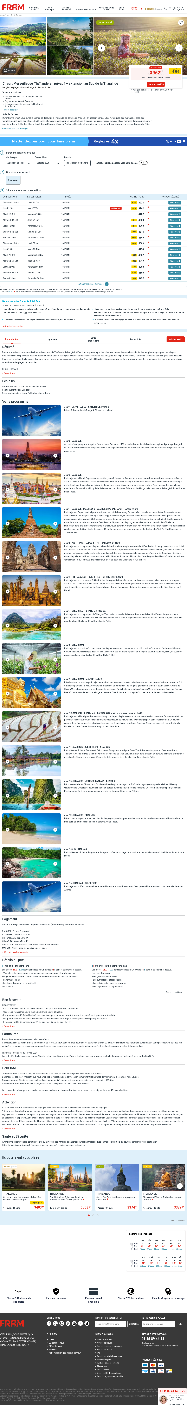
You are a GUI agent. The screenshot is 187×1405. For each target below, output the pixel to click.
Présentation (11, 339)
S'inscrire (134, 1324)
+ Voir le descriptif (10, 110)
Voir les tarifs (156, 84)
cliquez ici (61, 1400)
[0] (178, 8)
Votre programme (93, 339)
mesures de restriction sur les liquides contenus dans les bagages (77, 1108)
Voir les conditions (174, 992)
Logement (52, 339)
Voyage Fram (4, 15)
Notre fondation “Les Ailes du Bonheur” (65, 1353)
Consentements (103, 1370)
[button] (31, 420)
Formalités (135, 339)
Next (179, 48)
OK (180, 1324)
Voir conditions (117, 289)
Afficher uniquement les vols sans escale (117, 163)
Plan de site (102, 1366)
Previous (101, 48)
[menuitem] (34, 8)
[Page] (49, 1323)
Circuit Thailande (16, 15)
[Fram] (13, 7)
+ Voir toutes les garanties (12, 326)
